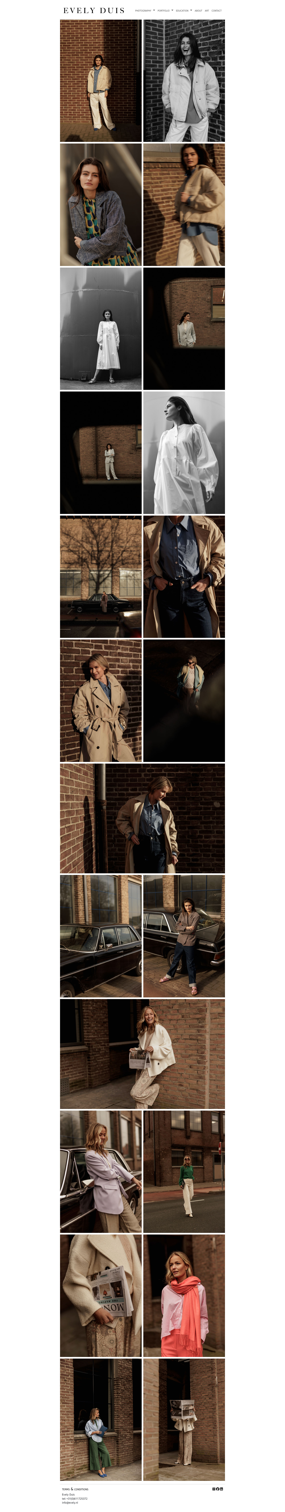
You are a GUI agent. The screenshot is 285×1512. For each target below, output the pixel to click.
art (207, 10)
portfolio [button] (164, 10)
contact (217, 10)
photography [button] (143, 10)
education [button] (182, 10)
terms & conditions (75, 1489)
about (198, 10)
